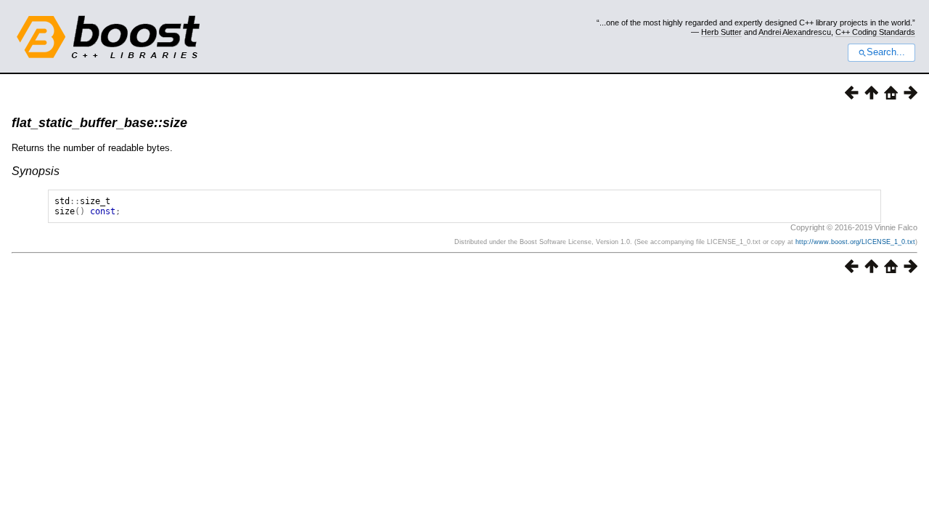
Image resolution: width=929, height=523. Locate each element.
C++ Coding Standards (875, 32)
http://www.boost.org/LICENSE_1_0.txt (855, 242)
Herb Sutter (721, 32)
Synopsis (36, 171)
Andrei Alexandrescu (794, 32)
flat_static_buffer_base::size (99, 122)
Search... (886, 52)
